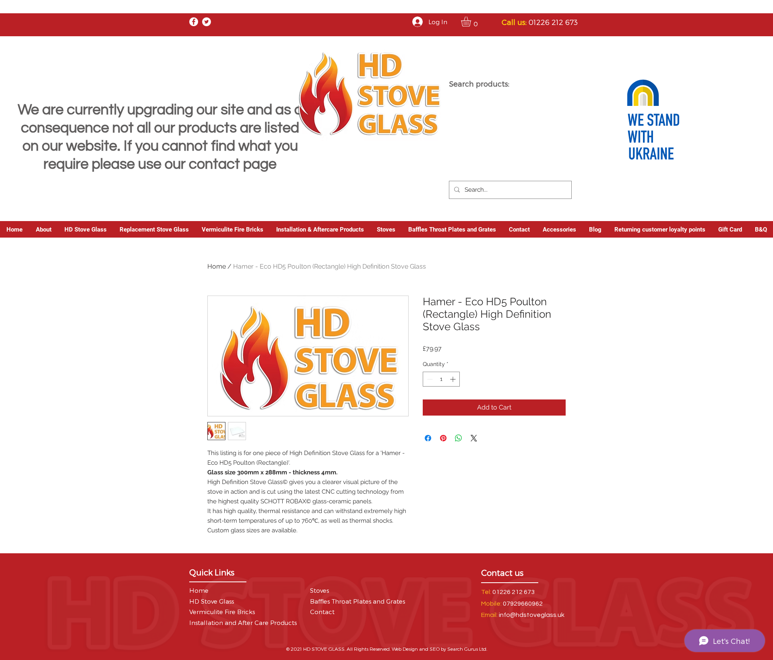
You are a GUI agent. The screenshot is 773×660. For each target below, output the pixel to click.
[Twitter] (206, 21)
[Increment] (454, 379)
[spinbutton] (441, 379)
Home (216, 266)
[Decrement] (429, 379)
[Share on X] (474, 438)
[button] (472, 22)
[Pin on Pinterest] (443, 438)
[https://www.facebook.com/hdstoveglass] (193, 21)
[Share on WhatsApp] (458, 438)
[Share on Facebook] (428, 438)
